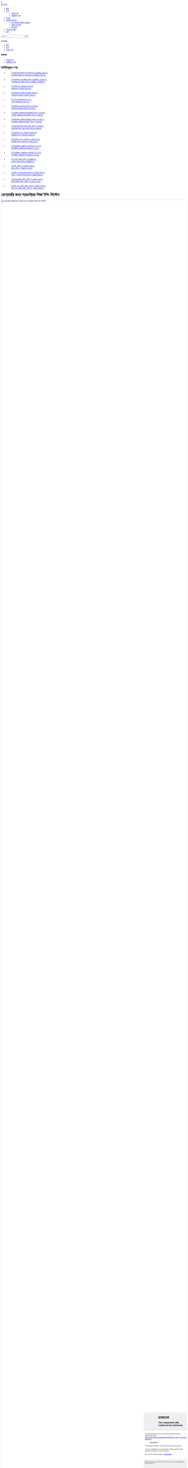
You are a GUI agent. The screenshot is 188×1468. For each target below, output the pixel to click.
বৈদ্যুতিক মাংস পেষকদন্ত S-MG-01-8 (24, 142)
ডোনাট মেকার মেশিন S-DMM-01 (22, 162)
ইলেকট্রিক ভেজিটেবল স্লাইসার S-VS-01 (25, 155)
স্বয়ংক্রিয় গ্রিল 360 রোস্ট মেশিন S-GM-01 (26, 128)
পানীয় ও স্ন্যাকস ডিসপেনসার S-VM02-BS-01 (27, 175)
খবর (7, 32)
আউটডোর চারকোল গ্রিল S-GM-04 (23, 108)
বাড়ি (7, 9)
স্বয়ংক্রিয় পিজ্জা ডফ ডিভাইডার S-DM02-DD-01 (28, 75)
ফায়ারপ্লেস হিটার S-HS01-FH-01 (23, 95)
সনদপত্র (14, 27)
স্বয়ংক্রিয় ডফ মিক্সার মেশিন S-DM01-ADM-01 (28, 82)
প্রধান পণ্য (15, 13)
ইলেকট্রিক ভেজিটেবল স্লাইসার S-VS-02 (25, 148)
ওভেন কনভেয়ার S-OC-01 (20, 102)
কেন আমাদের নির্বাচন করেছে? (20, 22)
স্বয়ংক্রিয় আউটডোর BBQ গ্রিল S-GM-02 (26, 122)
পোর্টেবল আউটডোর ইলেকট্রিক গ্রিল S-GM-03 (27, 115)
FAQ (8, 18)
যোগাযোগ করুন (11, 29)
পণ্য (7, 11)
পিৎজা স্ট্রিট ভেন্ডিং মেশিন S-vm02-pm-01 (26, 182)
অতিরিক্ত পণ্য (16, 16)
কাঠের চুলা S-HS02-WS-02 (21, 88)
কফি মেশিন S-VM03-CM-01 (22, 168)
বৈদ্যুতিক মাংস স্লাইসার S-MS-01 (23, 135)
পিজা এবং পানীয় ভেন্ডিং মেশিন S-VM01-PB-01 (27, 188)
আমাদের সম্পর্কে (11, 20)
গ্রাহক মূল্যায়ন (16, 25)
